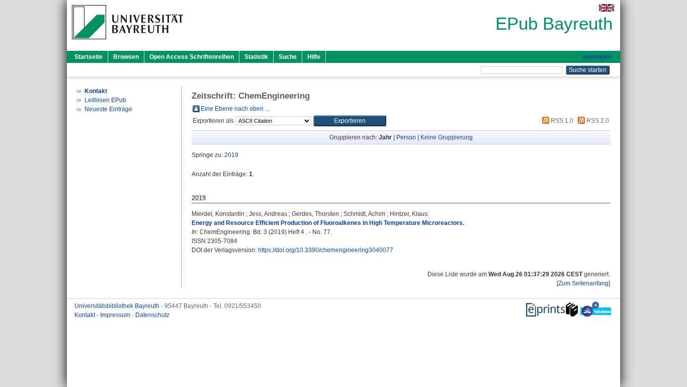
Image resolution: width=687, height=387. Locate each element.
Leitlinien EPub (105, 100)
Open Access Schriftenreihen (191, 56)
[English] (606, 8)
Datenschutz (152, 315)
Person (406, 137)
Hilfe (313, 56)
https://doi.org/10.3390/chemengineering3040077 (325, 250)
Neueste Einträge (108, 109)
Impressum (116, 315)
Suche (288, 56)
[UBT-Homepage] (127, 42)
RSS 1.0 (561, 120)
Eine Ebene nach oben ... (235, 108)
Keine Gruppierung (446, 137)
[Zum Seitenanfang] (583, 283)
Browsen (126, 56)
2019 (231, 155)
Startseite (88, 56)
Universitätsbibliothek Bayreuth (117, 305)
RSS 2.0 (597, 120)
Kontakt (85, 315)
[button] (349, 120)
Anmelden (596, 56)
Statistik (256, 56)
